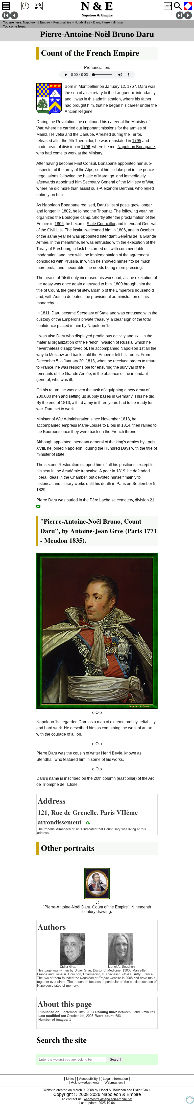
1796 (85, 147)
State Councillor (101, 224)
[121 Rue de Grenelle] (88, 822)
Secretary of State (93, 313)
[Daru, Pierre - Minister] (97, 902)
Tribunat (104, 211)
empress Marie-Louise (82, 425)
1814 (125, 425)
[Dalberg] (14, 18)
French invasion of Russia (109, 342)
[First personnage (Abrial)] (6, 18)
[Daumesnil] (188, 18)
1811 (45, 313)
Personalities (62, 22)
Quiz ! (168, 6)
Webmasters (114, 1083)
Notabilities (82, 22)
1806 (121, 230)
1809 (118, 284)
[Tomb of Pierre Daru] (38, 506)
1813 (90, 361)
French (188, 6)
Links (70, 1079)
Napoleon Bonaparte (136, 147)
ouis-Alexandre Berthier (112, 188)
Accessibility (88, 1079)
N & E (36, 22)
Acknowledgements (85, 1083)
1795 (136, 141)
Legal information (115, 1079)
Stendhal (44, 759)
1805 (59, 224)
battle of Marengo (98, 176)
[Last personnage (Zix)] (180, 18)
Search (178, 6)
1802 (66, 211)
